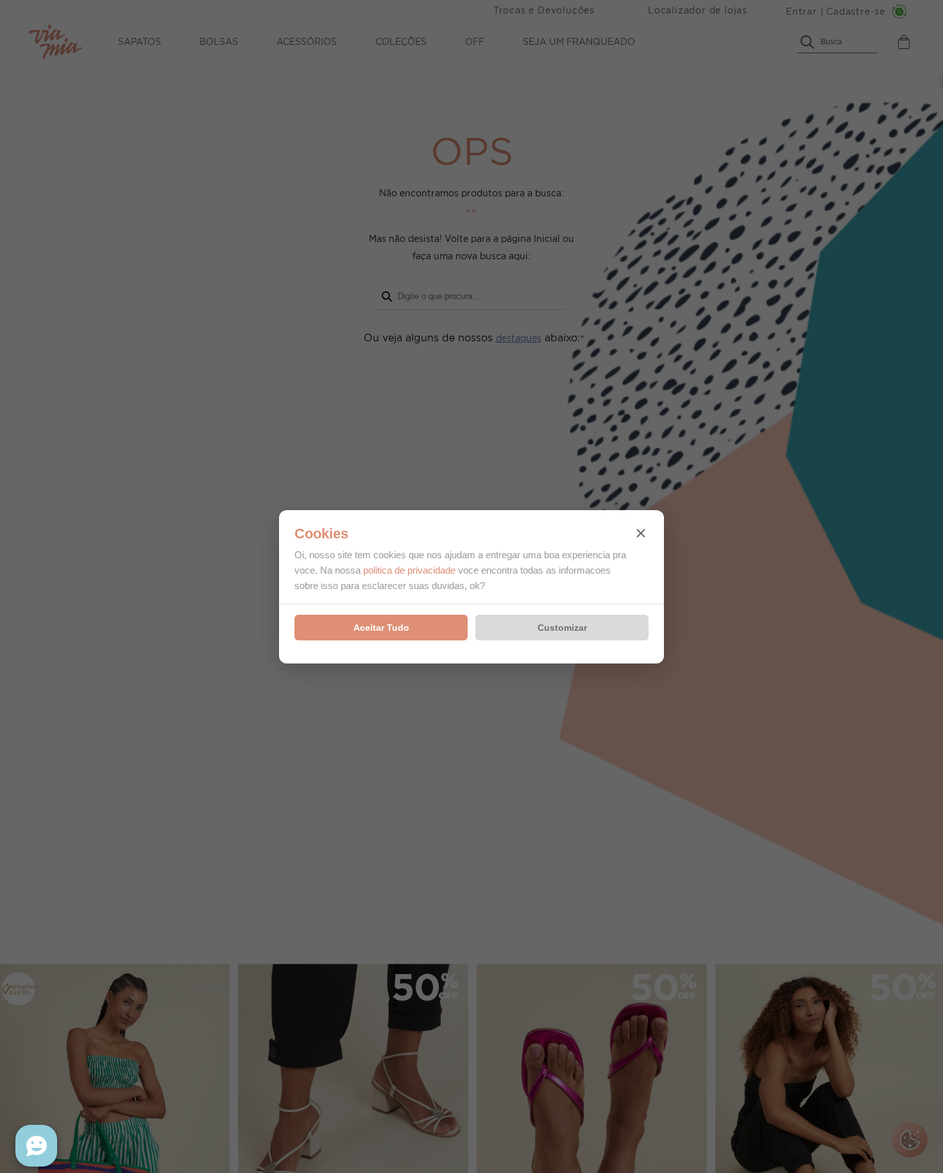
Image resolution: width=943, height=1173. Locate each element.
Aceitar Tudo (381, 627)
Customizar (562, 627)
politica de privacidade (409, 570)
